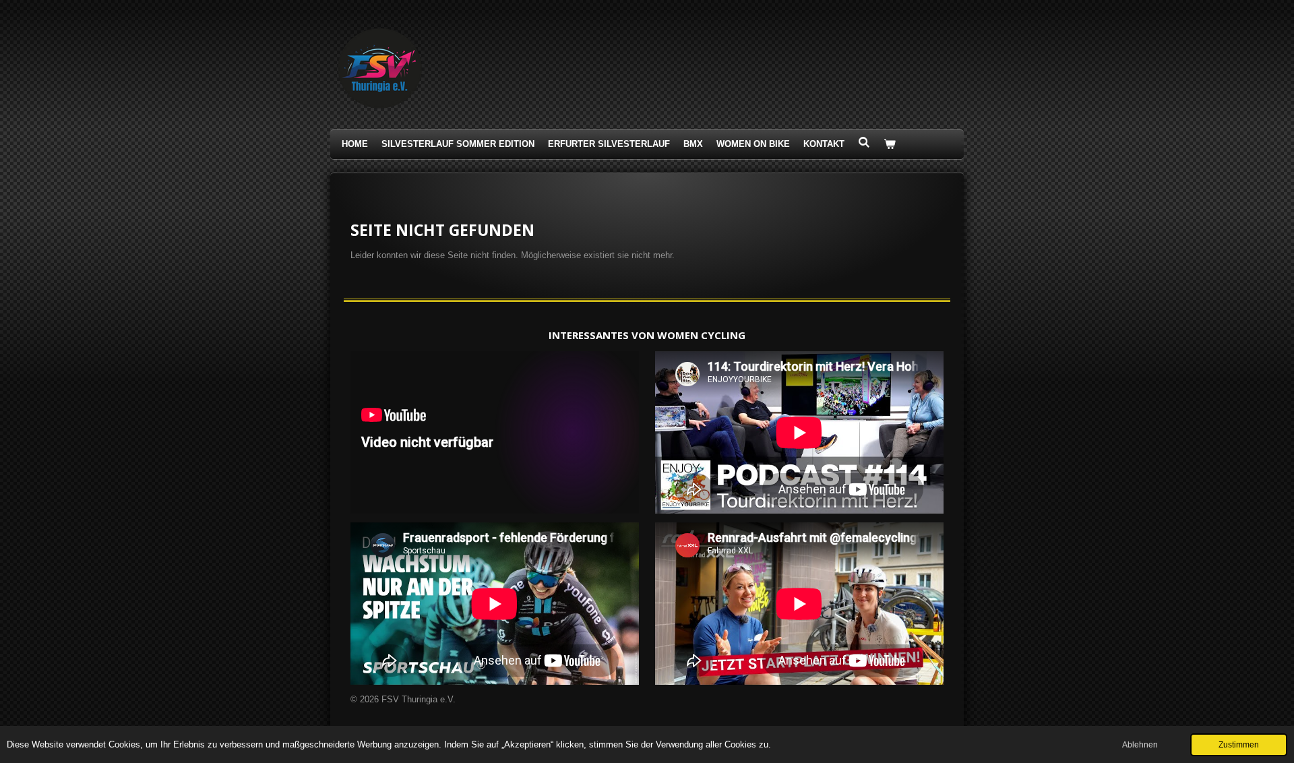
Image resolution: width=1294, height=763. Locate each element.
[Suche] (864, 142)
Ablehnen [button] (1140, 744)
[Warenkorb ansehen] (889, 144)
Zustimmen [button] (1239, 744)
